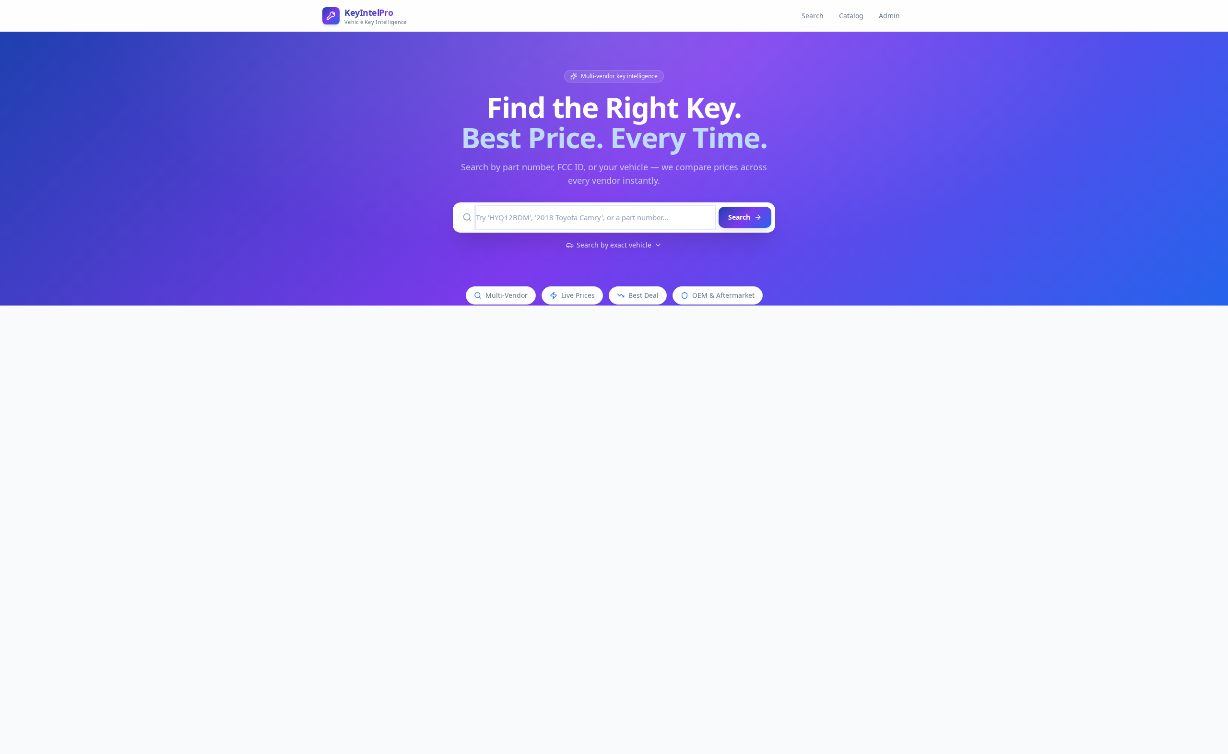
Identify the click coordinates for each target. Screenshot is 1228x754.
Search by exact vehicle (614, 244)
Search (813, 15)
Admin (889, 15)
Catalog (851, 15)
